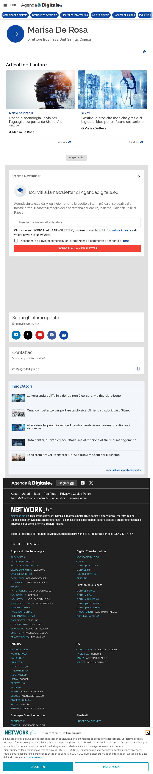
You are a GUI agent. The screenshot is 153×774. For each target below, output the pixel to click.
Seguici (64, 483)
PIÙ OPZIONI (111, 766)
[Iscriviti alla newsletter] (63, 335)
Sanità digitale (72, 14)
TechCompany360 (86, 574)
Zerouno (81, 578)
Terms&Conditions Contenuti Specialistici (38, 498)
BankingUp (17, 658)
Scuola (27, 696)
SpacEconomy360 (21, 700)
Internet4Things (20, 607)
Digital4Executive (87, 565)
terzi (126, 241)
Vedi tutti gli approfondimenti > (123, 470)
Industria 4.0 (24, 595)
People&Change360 (87, 616)
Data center (24, 620)
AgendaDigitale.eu (87, 557)
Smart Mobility (28, 637)
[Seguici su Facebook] (51, 335)
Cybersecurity (26, 624)
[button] (10, 5)
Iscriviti (77, 248)
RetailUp (16, 687)
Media (20, 679)
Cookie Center (77, 498)
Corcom (81, 561)
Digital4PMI (83, 570)
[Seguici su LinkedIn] (16, 335)
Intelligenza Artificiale (15, 14)
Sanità (27, 691)
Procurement (96, 612)
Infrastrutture (32, 603)
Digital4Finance (85, 590)
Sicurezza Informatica (46, 14)
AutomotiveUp (19, 654)
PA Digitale (88, 654)
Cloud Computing (28, 570)
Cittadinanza (96, 649)
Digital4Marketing (87, 599)
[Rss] (145, 51)
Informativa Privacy (117, 230)
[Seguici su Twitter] (28, 335)
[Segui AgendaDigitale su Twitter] (91, 483)
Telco (20, 704)
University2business (88, 721)
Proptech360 (18, 683)
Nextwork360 (19, 515)
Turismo (28, 708)
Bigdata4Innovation (22, 561)
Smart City (29, 632)
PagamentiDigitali (21, 612)
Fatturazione (31, 590)
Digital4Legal (84, 595)
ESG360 (15, 586)
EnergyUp (17, 662)
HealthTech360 (20, 666)
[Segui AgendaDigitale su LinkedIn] (83, 483)
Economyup (18, 721)
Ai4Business (18, 557)
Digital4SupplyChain (88, 607)
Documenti (29, 578)
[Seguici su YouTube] (39, 335)
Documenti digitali (95, 14)
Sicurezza (29, 628)
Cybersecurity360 (21, 574)
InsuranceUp (18, 675)
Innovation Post (20, 670)
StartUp (28, 725)
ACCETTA (38, 766)
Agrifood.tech (19, 649)
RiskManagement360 (23, 616)
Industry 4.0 (30, 599)
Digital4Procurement (89, 603)
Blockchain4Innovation (25, 565)
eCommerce (30, 582)
